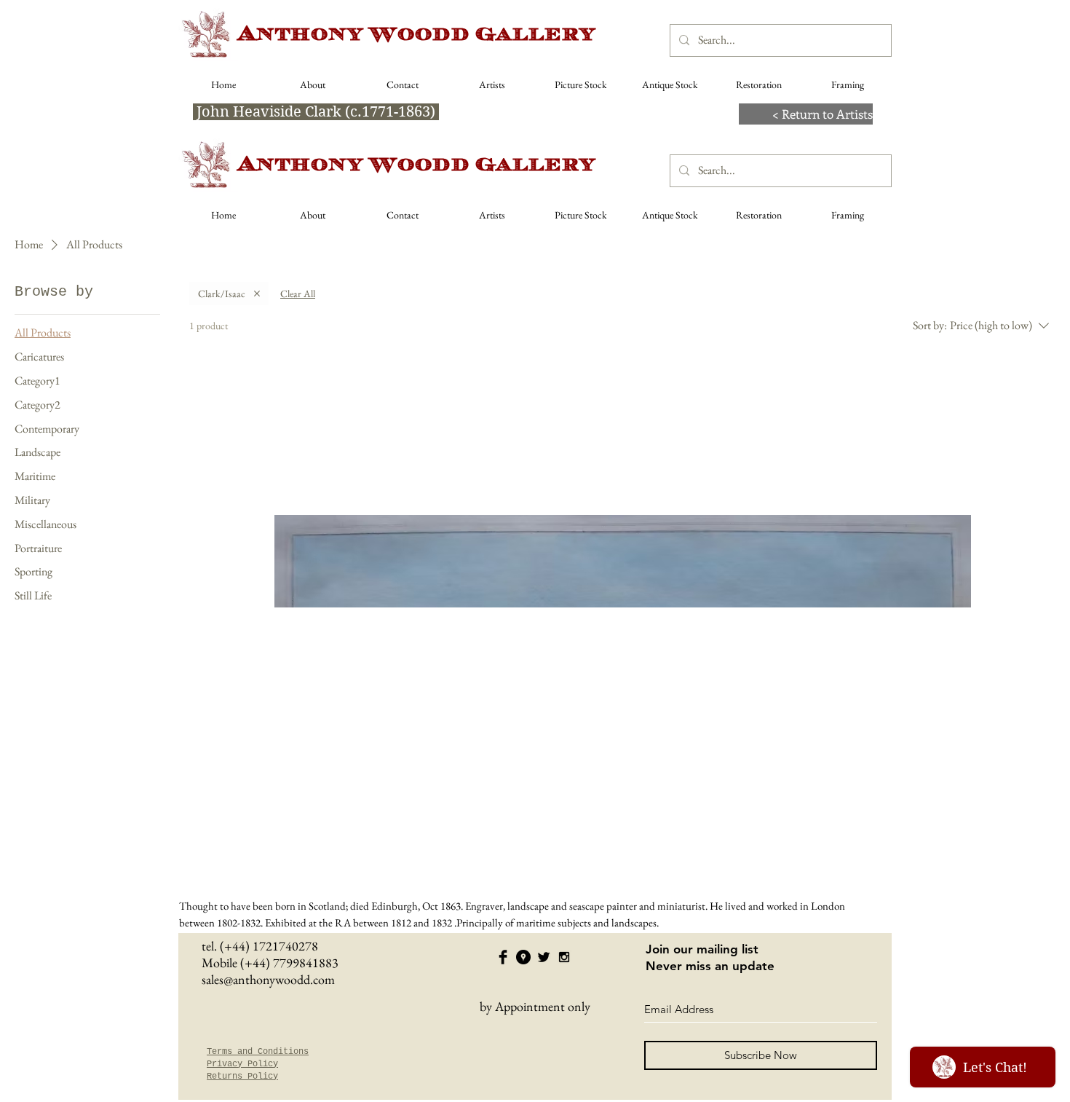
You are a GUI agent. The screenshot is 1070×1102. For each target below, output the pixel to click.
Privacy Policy (242, 1064)
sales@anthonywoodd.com (268, 979)
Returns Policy (242, 1076)
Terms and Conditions (258, 1052)
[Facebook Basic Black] (503, 957)
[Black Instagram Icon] (564, 957)
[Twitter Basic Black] (543, 957)
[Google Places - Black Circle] (523, 957)
